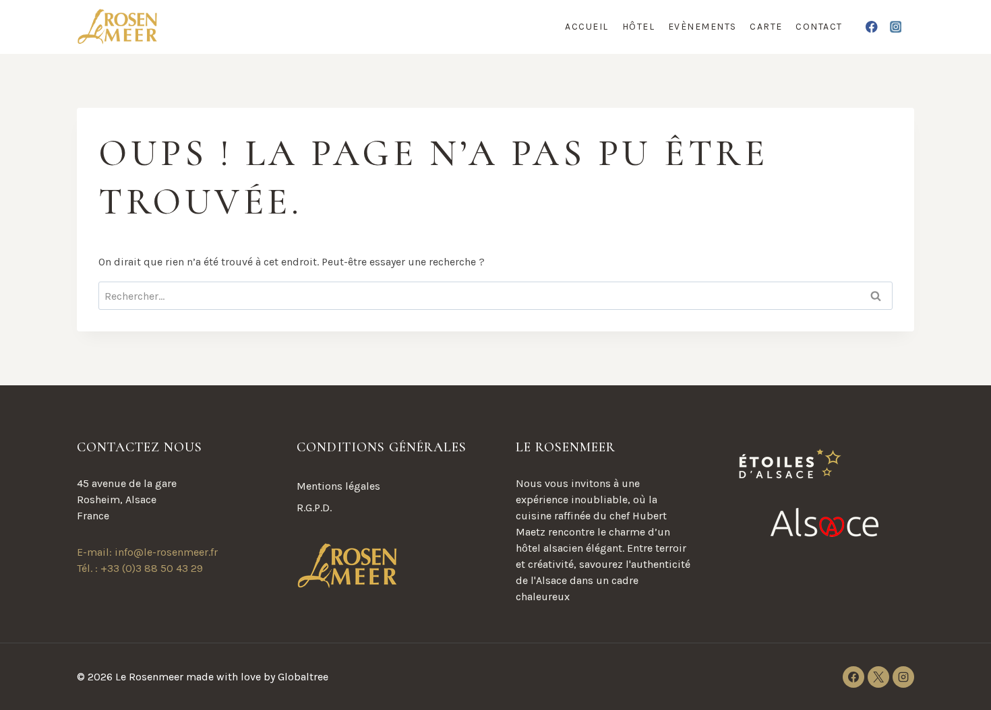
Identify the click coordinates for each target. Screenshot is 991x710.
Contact (819, 26)
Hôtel (638, 26)
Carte (766, 26)
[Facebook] (872, 26)
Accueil (587, 26)
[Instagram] (895, 26)
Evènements (702, 26)
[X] (878, 677)
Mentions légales (338, 486)
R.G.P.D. (314, 507)
